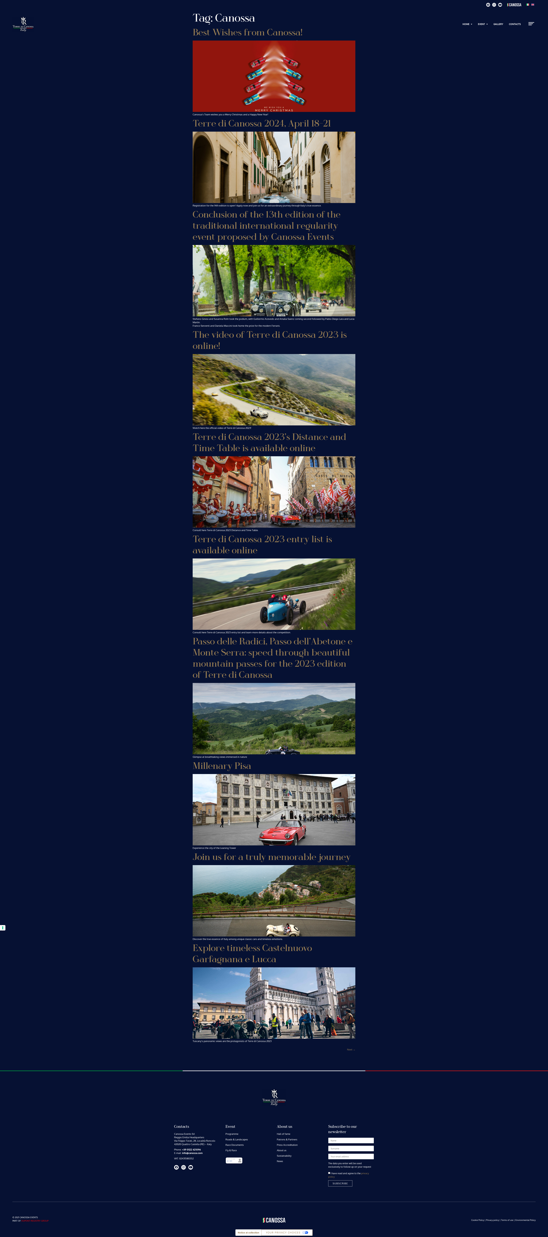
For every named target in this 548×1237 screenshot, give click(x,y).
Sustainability (284, 1155)
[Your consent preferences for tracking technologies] (2, 927)
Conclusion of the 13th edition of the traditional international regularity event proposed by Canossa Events (267, 226)
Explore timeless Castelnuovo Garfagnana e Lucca (252, 953)
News (280, 1161)
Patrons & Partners (287, 1139)
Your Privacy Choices (283, 1232)
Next (351, 1049)
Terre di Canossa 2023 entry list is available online (262, 545)
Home (466, 24)
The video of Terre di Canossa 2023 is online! (270, 340)
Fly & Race (231, 1150)
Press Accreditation (287, 1144)
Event (481, 24)
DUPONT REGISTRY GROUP (35, 1220)
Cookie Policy (477, 1220)
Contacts (515, 24)
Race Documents (234, 1144)
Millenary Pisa (222, 766)
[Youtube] (500, 5)
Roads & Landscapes (236, 1139)
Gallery (498, 24)
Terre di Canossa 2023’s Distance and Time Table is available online (269, 442)
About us (281, 1150)
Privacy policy (492, 1220)
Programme (231, 1133)
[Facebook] (488, 5)
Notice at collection (248, 1232)
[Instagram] (494, 5)
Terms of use (507, 1220)
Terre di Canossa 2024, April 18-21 (262, 123)
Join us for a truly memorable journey (272, 857)
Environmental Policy (525, 1220)
